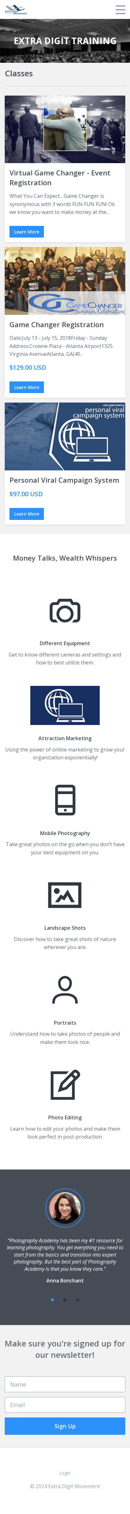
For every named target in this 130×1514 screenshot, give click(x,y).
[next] (90, 1299)
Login (65, 1473)
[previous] (39, 1299)
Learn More (26, 232)
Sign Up (65, 1426)
